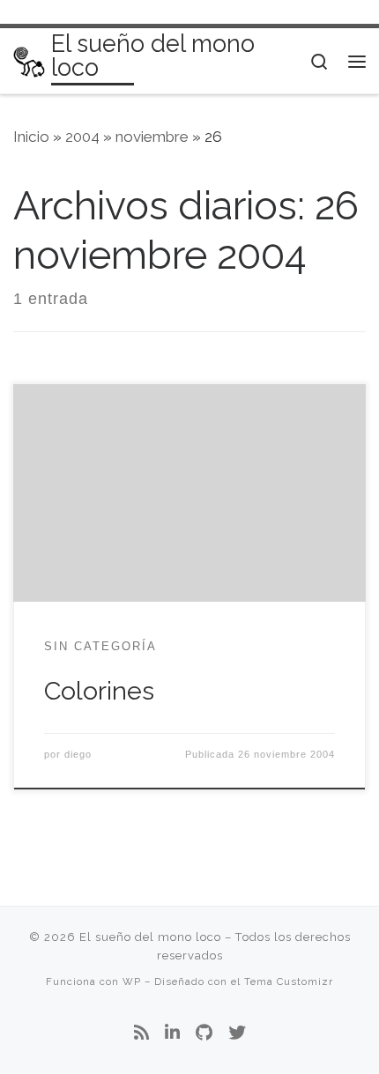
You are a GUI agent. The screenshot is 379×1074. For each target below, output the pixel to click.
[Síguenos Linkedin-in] (172, 1033)
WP (132, 981)
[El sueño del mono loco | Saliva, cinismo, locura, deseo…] (29, 60)
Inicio (31, 136)
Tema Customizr (288, 981)
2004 (82, 136)
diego (78, 754)
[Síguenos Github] (204, 1033)
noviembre (152, 136)
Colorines (99, 691)
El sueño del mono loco (150, 937)
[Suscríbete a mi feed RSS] (141, 1033)
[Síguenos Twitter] (237, 1033)
